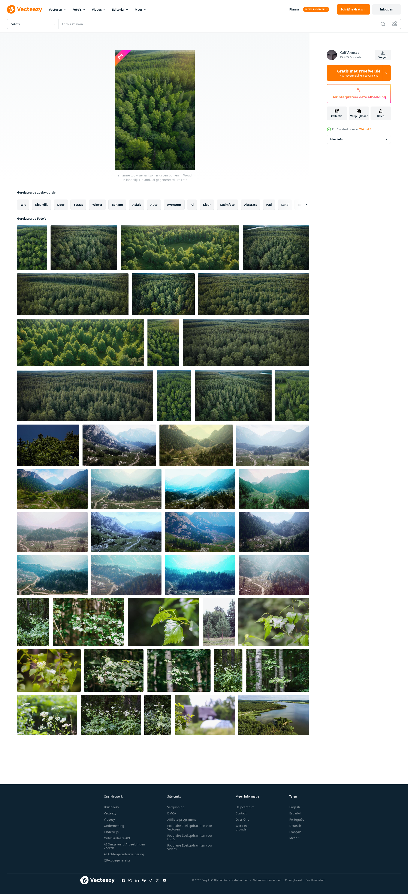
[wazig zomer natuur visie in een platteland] (205, 715)
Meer (138, 9)
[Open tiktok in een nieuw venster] (150, 880)
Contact (241, 813)
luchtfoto (227, 205)
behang (117, 205)
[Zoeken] (383, 24)
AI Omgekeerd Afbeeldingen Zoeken (124, 846)
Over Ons (242, 819)
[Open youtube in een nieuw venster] (164, 880)
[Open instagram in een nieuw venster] (130, 880)
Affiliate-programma (181, 819)
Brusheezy (111, 807)
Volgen (382, 57)
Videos (97, 9)
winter (97, 205)
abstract (250, 205)
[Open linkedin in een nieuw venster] (137, 880)
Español (295, 813)
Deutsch (295, 826)
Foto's (77, 9)
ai (192, 205)
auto (154, 205)
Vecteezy (110, 813)
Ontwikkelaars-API (117, 838)
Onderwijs (111, 832)
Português (296, 819)
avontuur (174, 205)
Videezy (109, 819)
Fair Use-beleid (315, 880)
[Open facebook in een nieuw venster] (123, 880)
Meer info (336, 139)
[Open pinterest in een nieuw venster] (144, 880)
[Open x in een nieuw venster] (157, 880)
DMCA (171, 813)
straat (78, 205)
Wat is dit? (365, 129)
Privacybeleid (293, 880)
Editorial (118, 9)
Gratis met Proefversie (359, 72)
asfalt (136, 205)
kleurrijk (41, 205)
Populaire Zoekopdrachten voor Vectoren (189, 827)
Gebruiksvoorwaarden (267, 880)
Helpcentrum (245, 807)
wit (23, 205)
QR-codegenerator (117, 860)
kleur (207, 205)
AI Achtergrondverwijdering (124, 854)
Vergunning (175, 807)
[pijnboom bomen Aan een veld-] (219, 622)
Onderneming (114, 826)
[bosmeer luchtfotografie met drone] (273, 715)
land (284, 205)
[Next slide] (302, 205)
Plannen (295, 9)
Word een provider (243, 827)
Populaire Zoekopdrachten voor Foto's (189, 837)
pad (269, 205)
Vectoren (55, 9)
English (294, 807)
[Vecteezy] (24, 9)
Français (295, 832)
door (60, 205)
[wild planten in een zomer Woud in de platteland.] (33, 622)
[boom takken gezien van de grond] (48, 445)
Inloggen (386, 9)
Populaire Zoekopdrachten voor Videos (189, 847)
